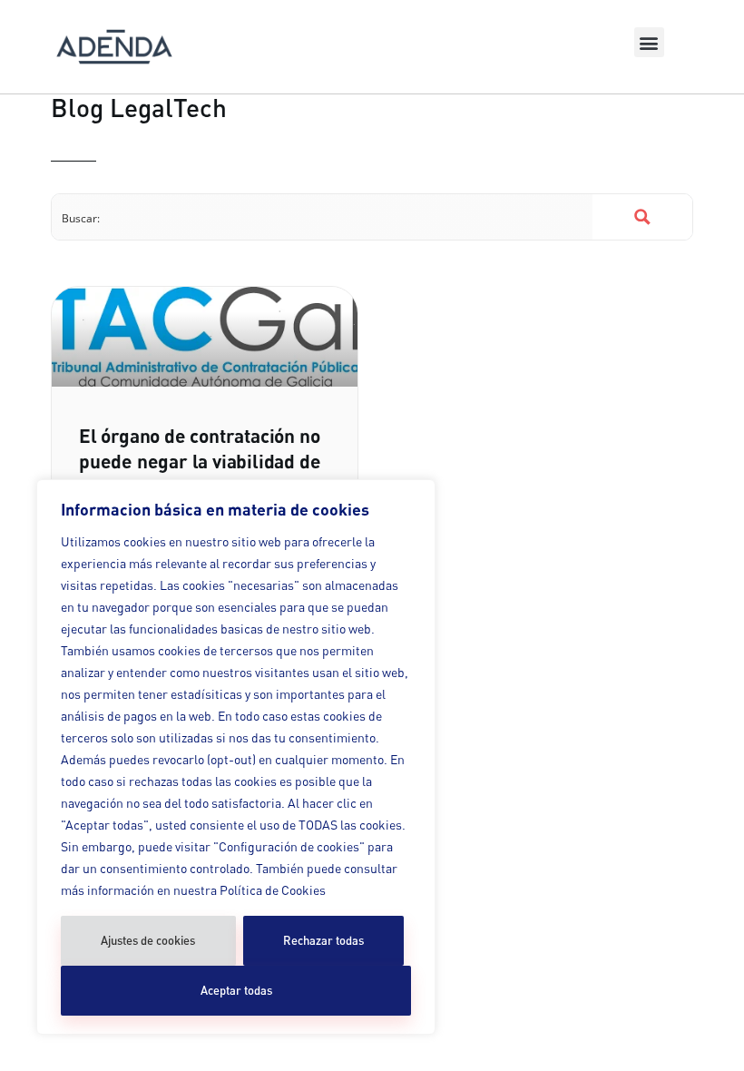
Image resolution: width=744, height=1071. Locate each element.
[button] (649, 42)
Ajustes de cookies (148, 940)
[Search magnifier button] (642, 217)
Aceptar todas (236, 990)
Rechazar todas (323, 940)
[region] (236, 757)
